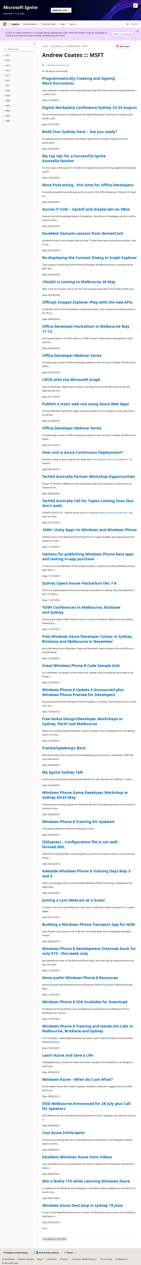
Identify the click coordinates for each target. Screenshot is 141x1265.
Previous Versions (26, 1259)
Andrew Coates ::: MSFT (77, 46)
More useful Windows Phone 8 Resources (80, 977)
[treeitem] (18, 55)
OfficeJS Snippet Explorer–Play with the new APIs (87, 302)
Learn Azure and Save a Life (67, 1055)
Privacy (63, 1259)
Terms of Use (106, 1259)
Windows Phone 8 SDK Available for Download (84, 1001)
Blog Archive (57, 46)
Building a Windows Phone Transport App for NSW (88, 924)
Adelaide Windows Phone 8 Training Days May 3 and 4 (86, 873)
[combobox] (18, 49)
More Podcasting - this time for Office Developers (88, 184)
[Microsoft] (5, 24)
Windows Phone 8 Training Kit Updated (78, 821)
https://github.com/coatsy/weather (109, 459)
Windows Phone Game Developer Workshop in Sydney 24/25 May (85, 795)
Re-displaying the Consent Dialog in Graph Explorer (89, 257)
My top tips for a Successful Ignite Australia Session (74, 158)
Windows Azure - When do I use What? (77, 1079)
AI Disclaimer (8, 1259)
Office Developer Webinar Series (72, 355)
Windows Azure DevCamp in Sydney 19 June (82, 1205)
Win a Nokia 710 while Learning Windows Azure (86, 1181)
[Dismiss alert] (135, 5)
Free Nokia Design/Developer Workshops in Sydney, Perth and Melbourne (82, 721)
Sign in (134, 24)
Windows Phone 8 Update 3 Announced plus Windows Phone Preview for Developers (83, 692)
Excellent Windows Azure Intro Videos (77, 1156)
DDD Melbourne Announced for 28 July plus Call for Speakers (86, 1106)
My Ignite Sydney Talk (62, 772)
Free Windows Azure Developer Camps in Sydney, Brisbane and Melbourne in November (87, 639)
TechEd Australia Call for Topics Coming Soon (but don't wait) (88, 503)
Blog (39, 1259)
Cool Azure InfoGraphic (63, 1132)
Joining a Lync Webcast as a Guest (73, 900)
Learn (45, 46)
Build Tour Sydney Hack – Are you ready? (79, 131)
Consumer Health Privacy (83, 1259)
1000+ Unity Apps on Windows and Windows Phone (89, 529)
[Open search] (127, 24)
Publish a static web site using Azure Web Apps (85, 403)
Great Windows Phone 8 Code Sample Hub (81, 665)
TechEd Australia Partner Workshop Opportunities (88, 476)
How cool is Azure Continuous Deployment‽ (82, 452)
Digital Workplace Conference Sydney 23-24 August (89, 107)
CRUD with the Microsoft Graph (71, 379)
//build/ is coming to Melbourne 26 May (79, 281)
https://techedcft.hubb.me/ (113, 512)
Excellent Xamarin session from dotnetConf (82, 233)
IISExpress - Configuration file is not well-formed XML (80, 844)
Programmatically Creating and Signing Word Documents (78, 81)
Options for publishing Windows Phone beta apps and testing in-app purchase (88, 556)
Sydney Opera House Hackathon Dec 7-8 (79, 583)
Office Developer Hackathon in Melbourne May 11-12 (85, 329)
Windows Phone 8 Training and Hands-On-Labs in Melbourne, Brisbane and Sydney (87, 1028)
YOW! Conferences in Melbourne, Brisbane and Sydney (81, 610)
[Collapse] (34, 44)
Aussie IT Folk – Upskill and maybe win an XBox (86, 209)
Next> (45, 1228)
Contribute (52, 1259)
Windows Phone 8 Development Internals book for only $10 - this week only (89, 951)
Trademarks (121, 1259)
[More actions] (134, 46)
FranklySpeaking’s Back (64, 747)
